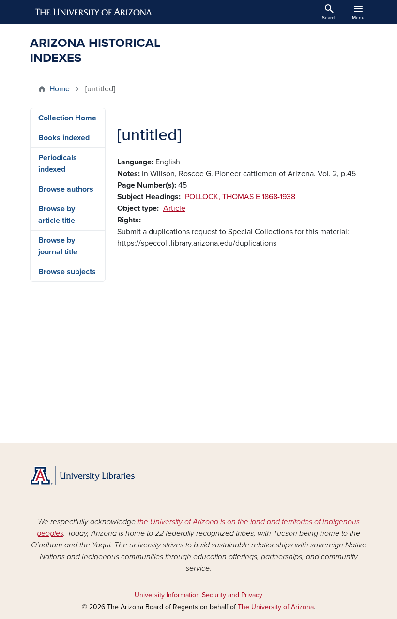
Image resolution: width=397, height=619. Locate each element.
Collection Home (67, 118)
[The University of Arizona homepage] (94, 12)
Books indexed (64, 138)
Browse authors (65, 189)
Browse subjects (67, 272)
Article (174, 208)
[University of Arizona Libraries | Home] (82, 475)
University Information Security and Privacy (198, 595)
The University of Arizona (276, 607)
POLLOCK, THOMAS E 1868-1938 (240, 197)
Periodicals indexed (57, 163)
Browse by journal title (57, 246)
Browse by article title (56, 214)
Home (59, 89)
